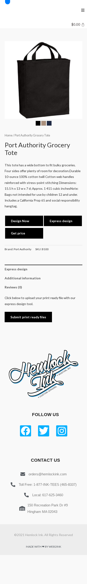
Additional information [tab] (23, 278)
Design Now (20, 221)
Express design (61, 221)
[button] (83, 10)
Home (9, 135)
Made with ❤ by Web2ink (43, 546)
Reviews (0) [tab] (13, 287)
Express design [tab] (16, 269)
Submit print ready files (28, 317)
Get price (18, 233)
